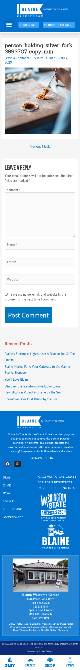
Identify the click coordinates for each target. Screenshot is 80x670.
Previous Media (40, 146)
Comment (12, 190)
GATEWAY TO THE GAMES (57, 476)
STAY (6, 493)
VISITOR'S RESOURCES (55, 482)
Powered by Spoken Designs (40, 651)
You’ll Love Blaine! (17, 379)
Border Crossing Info (56, 488)
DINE (7, 485)
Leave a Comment (17, 58)
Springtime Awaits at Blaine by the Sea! (31, 399)
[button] (9, 24)
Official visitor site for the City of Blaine (49, 643)
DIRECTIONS (12, 509)
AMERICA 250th (14, 517)
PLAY (6, 477)
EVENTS (9, 501)
